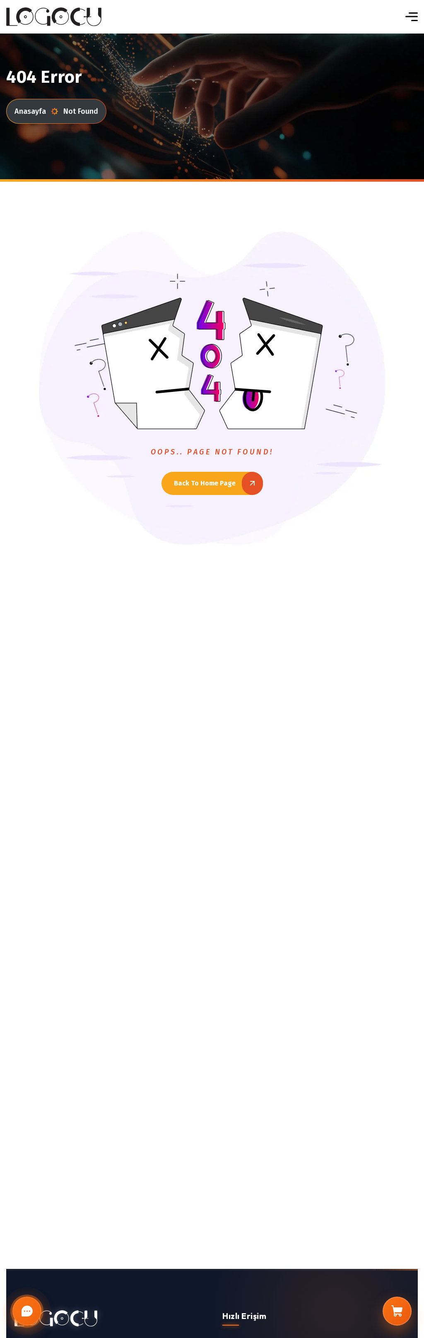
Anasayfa (30, 111)
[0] (397, 1311)
